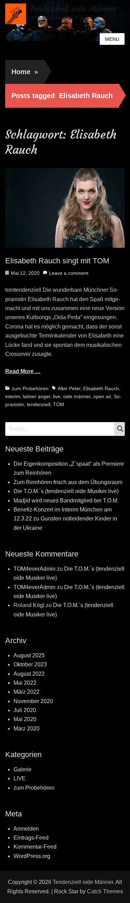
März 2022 (27, 692)
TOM (58, 404)
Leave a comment (68, 273)
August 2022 (29, 674)
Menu (112, 39)
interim (12, 396)
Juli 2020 (25, 710)
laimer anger (36, 396)
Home (24, 72)
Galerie (23, 769)
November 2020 (33, 701)
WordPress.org (32, 856)
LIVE (20, 778)
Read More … (23, 371)
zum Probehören (30, 388)
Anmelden (26, 829)
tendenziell (38, 404)
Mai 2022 (25, 683)
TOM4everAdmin (34, 569)
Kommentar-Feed (35, 847)
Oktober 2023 (30, 664)
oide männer (76, 396)
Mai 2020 (25, 719)
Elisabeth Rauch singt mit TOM (57, 260)
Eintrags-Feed (31, 838)
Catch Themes (105, 891)
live (56, 396)
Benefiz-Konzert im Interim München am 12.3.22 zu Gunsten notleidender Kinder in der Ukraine (65, 519)
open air (102, 396)
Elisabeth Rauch (101, 388)
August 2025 (29, 655)
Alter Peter (69, 388)
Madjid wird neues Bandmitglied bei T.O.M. (66, 500)
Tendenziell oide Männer (73, 8)
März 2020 (27, 728)
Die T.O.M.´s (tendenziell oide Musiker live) (66, 491)
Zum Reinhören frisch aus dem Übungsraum (68, 482)
